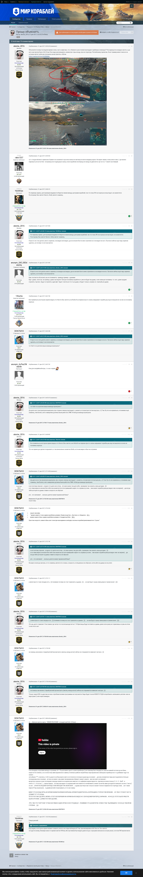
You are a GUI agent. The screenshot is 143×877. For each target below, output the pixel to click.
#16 (129, 648)
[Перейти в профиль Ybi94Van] (19, 199)
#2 (129, 156)
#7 (129, 331)
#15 (129, 611)
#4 (129, 226)
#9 (129, 397)
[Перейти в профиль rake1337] (19, 166)
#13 (129, 541)
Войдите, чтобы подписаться (110, 32)
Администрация (23, 22)
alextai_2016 (25, 34)
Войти (128, 2)
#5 (129, 262)
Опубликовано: (39, 46)
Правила (29, 19)
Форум (13, 22)
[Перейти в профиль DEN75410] (19, 339)
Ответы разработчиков (59, 19)
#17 (129, 681)
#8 (129, 364)
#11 (129, 471)
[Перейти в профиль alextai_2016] (12, 33)
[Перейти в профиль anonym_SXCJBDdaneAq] (19, 273)
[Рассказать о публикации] (131, 46)
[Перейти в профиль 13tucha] (19, 304)
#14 (129, 578)
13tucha (19, 296)
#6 (129, 296)
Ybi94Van (19, 191)
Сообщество (16, 19)
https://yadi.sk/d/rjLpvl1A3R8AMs (39, 56)
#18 (129, 718)
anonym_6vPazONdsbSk (19, 365)
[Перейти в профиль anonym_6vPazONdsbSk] (19, 375)
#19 (129, 817)
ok (126, 873)
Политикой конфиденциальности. (63, 874)
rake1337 (19, 157)
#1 (129, 46)
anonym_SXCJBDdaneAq (19, 263)
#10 (129, 434)
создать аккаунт (137, 2)
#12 (129, 508)
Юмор (46, 34)
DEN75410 (19, 331)
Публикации (42, 19)
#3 (129, 189)
